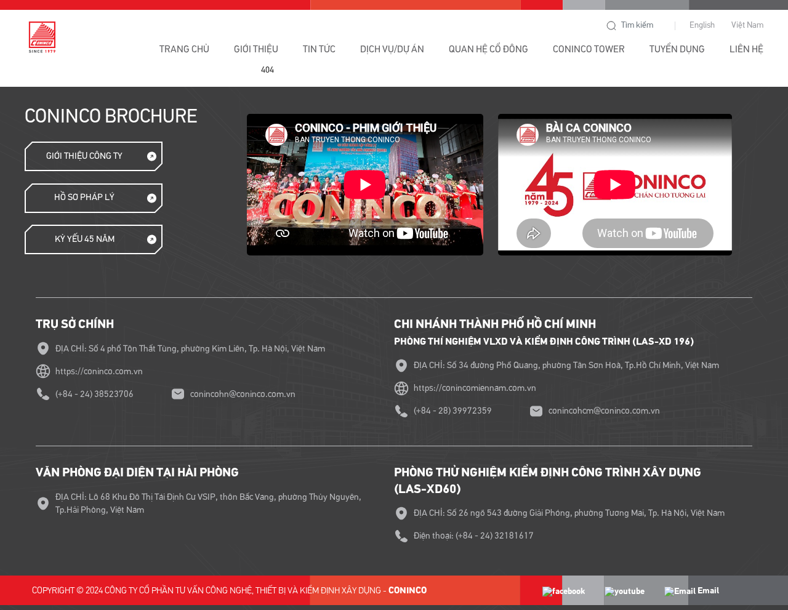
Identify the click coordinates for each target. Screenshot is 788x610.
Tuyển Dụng (677, 49)
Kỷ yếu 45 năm (85, 239)
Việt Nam (747, 25)
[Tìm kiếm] (611, 25)
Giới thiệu (256, 49)
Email (707, 590)
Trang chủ (184, 49)
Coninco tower (589, 49)
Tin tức (319, 49)
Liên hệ (746, 49)
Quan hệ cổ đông (488, 49)
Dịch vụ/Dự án (392, 49)
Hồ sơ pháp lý (84, 197)
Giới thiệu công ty (84, 156)
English (702, 25)
